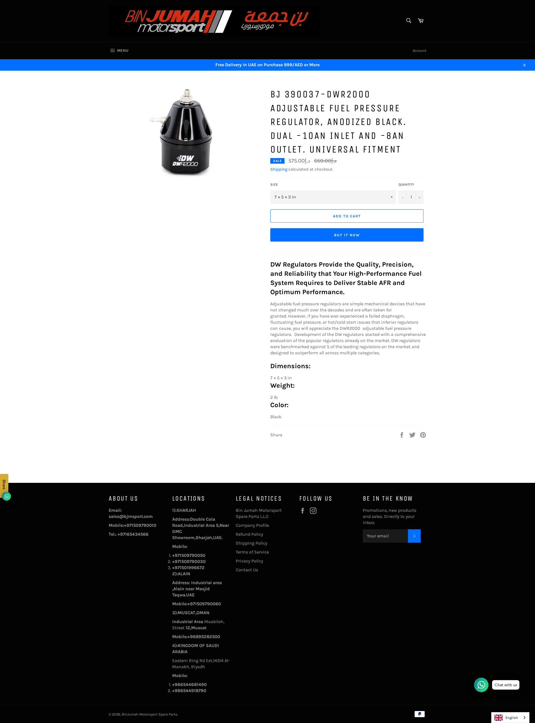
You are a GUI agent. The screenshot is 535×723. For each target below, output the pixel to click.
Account (419, 50)
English (511, 717)
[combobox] (510, 717)
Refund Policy (249, 534)
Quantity (406, 184)
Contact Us (247, 569)
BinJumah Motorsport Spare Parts (149, 714)
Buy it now (347, 235)
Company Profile (252, 525)
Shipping (278, 169)
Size (274, 184)
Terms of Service (252, 552)
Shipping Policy (251, 543)
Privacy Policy (249, 561)
